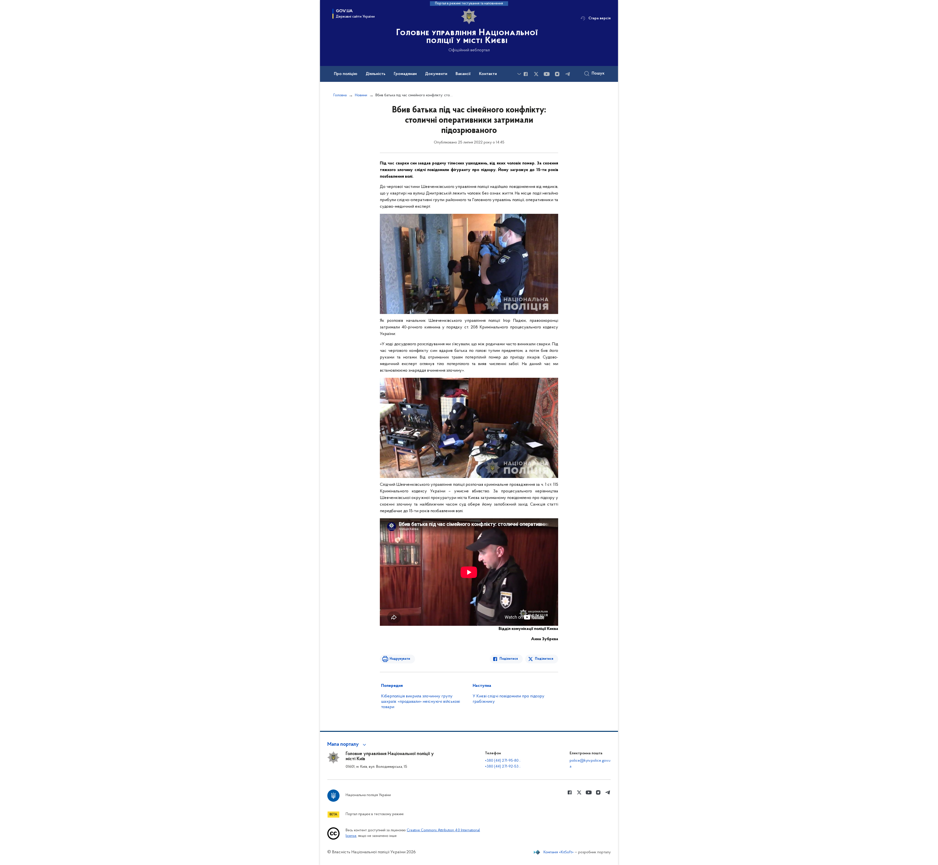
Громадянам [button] (405, 74)
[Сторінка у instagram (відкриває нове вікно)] (557, 74)
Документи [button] (436, 74)
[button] (347, 744)
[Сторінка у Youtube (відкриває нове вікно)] (547, 74)
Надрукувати (400, 659)
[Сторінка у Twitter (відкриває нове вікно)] (536, 74)
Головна (340, 95)
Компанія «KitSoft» (559, 852)
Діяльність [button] (375, 74)
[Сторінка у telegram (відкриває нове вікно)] (568, 74)
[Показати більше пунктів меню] (519, 74)
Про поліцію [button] (345, 74)
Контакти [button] (488, 74)
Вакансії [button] (463, 74)
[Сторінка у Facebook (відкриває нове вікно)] (526, 74)
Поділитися (509, 659)
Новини (361, 95)
